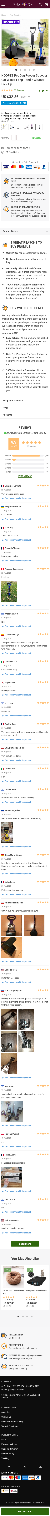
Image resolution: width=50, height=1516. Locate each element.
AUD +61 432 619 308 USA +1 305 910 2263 (20, 1386)
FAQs (3, 1439)
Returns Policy (7, 1453)
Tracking (5, 1458)
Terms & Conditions (9, 1426)
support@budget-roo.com (12, 1389)
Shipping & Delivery (9, 1449)
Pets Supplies (15, 15)
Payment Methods (9, 1444)
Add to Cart (25, 1511)
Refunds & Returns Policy (12, 1421)
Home (3, 15)
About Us (5, 1412)
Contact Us (6, 1417)
